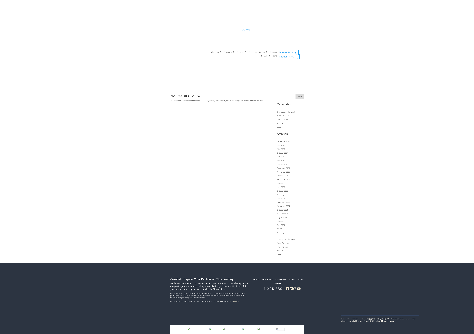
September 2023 (283, 179)
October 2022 (282, 191)
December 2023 (283, 168)
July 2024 (280, 156)
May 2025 (281, 149)
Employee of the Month (286, 112)
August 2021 (282, 217)
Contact (278, 283)
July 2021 (280, 221)
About (256, 280)
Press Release (282, 119)
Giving (292, 280)
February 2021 (282, 232)
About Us (215, 52)
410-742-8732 (244, 30)
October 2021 (282, 210)
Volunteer (280, 280)
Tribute (280, 123)
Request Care (286, 56)
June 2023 (281, 187)
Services (240, 52)
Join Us (262, 52)
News (274, 56)
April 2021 (281, 225)
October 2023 (282, 175)
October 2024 (282, 153)
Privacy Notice (234, 301)
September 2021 (283, 213)
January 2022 (282, 198)
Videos (279, 127)
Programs (228, 52)
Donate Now (286, 52)
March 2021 (281, 229)
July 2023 (280, 183)
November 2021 (283, 206)
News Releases (283, 116)
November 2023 (283, 172)
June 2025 (281, 145)
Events (251, 52)
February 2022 (282, 194)
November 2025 (283, 141)
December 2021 (283, 202)
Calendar (273, 52)
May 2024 (281, 160)
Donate (264, 56)
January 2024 (282, 164)
